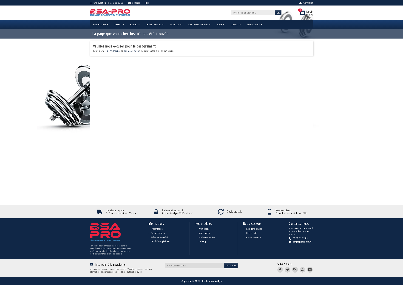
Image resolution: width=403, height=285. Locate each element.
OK (278, 12)
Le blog (202, 241)
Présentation (157, 228)
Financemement (158, 233)
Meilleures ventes (207, 237)
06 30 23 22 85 (115, 2)
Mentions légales (254, 228)
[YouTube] (302, 269)
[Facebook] (280, 269)
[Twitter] (287, 269)
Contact (136, 2)
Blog (147, 2)
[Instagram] (310, 269)
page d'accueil (113, 50)
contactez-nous (131, 50)
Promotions (204, 228)
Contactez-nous (253, 237)
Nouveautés (204, 233)
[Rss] (295, 269)
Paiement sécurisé (159, 237)
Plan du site (251, 233)
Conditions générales (160, 241)
